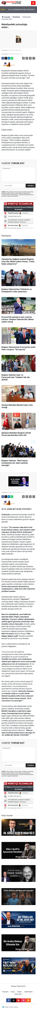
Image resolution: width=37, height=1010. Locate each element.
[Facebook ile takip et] (8, 1000)
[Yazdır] (23, 58)
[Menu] (33, 3)
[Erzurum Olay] (11, 3)
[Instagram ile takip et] (23, 1000)
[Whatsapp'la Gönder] (12, 58)
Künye (13, 992)
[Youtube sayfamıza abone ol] (18, 1000)
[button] (27, 58)
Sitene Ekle (18, 994)
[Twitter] (6, 58)
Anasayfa (7, 17)
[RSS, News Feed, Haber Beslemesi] (28, 1000)
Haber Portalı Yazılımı (11, 1007)
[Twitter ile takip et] (13, 1000)
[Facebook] (2, 58)
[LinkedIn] (9, 58)
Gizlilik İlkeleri (28, 992)
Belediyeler (16, 17)
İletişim (19, 992)
